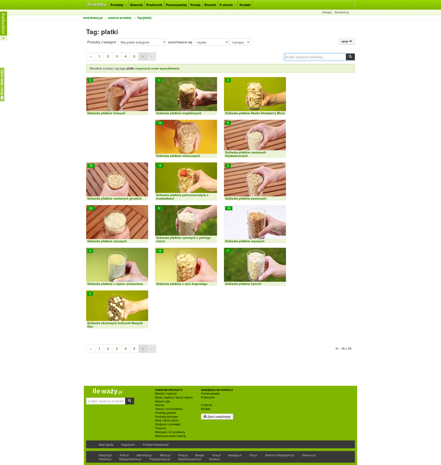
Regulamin (128, 444)
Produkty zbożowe (166, 416)
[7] (255, 266)
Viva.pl (216, 455)
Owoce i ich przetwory (168, 409)
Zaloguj (327, 12)
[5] (255, 96)
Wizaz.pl (165, 455)
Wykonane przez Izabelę (170, 436)
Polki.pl (124, 455)
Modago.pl (235, 455)
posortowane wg (180, 42)
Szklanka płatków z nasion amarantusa (115, 283)
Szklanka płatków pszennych (245, 198)
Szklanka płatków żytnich (243, 283)
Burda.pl (214, 459)
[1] (186, 96)
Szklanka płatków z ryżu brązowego (181, 283)
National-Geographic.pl (279, 455)
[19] (255, 224)
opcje (345, 41)
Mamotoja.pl (144, 455)
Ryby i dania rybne (166, 420)
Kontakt (245, 5)
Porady (195, 5)
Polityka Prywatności (156, 444)
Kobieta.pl (105, 459)
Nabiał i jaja (162, 401)
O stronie (227, 5)
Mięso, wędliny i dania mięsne (174, 397)
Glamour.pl (309, 455)
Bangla (199, 455)
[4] (117, 266)
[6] (117, 309)
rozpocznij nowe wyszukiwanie (157, 68)
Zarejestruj (341, 12)
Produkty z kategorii (101, 42)
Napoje (159, 405)
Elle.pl (253, 455)
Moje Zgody (106, 444)
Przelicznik (154, 5)
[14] (186, 181)
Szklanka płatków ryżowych (107, 241)
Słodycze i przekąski (168, 424)
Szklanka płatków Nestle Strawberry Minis (255, 113)
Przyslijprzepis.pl (159, 459)
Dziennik (136, 5)
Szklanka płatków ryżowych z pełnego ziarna (183, 239)
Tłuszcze (160, 428)
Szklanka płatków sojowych (245, 241)
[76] (117, 181)
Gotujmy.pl (105, 455)
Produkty (117, 5)
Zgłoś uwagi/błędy (219, 416)
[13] (186, 138)
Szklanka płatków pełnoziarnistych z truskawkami (182, 196)
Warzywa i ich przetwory (170, 432)
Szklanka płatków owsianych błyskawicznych (245, 154)
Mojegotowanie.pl (130, 459)
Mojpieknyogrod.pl (189, 459)
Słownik (210, 5)
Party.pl (182, 455)
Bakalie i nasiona (166, 393)
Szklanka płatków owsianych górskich (114, 198)
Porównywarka (176, 5)
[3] (117, 96)
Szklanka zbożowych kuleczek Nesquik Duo (115, 324)
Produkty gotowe (165, 413)
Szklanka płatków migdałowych (178, 113)
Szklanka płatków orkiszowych (178, 155)
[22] (117, 224)
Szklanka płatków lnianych (106, 113)
